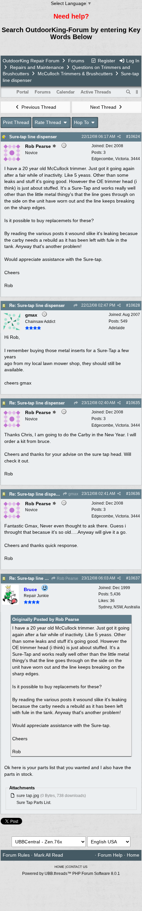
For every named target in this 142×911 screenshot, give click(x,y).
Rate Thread (48, 122)
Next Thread (104, 107)
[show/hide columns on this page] (137, 92)
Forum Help (110, 855)
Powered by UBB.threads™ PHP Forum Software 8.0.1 (71, 873)
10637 (134, 578)
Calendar (65, 92)
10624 (134, 136)
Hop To (82, 122)
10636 (134, 493)
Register (105, 60)
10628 (134, 305)
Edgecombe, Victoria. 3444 (115, 158)
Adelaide (117, 328)
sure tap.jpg (28, 795)
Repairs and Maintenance (37, 67)
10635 (134, 402)
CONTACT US (77, 867)
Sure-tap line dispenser (33, 136)
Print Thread (16, 122)
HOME (59, 867)
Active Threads (96, 92)
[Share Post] (119, 137)
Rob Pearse (67, 578)
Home (133, 855)
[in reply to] (75, 305)
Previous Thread (38, 107)
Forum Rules (16, 855)
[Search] (128, 92)
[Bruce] (10, 603)
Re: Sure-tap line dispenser (37, 305)
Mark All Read (48, 855)
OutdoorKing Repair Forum (31, 60)
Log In (132, 60)
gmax (72, 494)
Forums (76, 60)
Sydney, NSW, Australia (119, 607)
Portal (23, 92)
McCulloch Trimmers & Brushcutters (75, 73)
